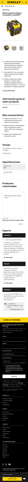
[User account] (26, 2)
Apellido (4, 343)
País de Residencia (6, 358)
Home (2, 6)
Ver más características (8, 90)
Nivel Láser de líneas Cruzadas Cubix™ (13, 220)
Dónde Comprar (12, 479)
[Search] (22, 2)
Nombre (4, 336)
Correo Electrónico (6, 350)
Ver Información (8, 257)
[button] (2, 464)
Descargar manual (15, 309)
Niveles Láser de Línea (9, 6)
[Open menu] (2, 2)
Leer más (4, 107)
